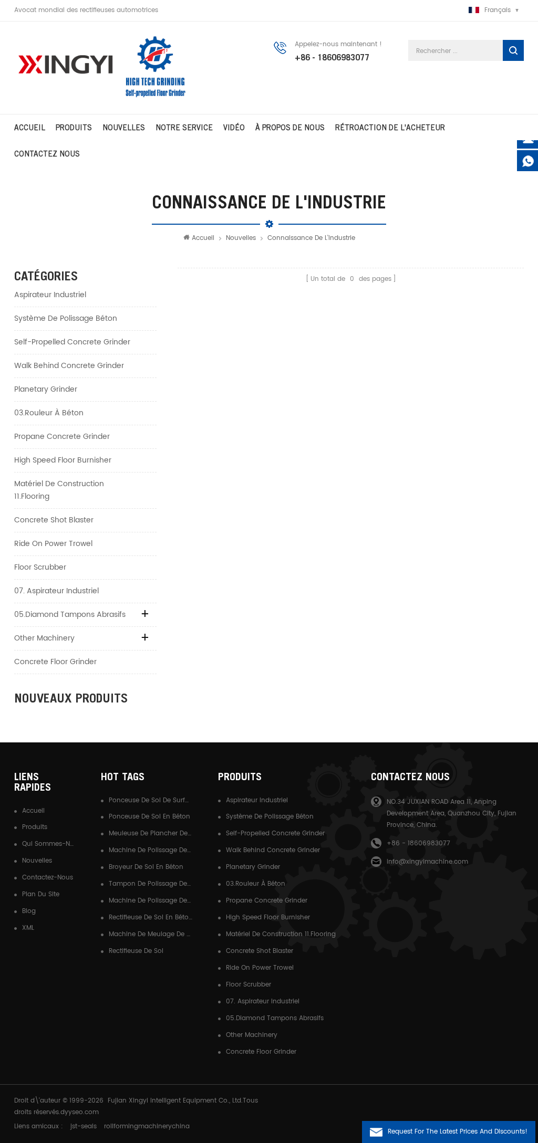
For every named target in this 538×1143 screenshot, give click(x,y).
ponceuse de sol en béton (149, 817)
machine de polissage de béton (151, 901)
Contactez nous (47, 154)
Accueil (29, 127)
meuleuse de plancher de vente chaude (151, 833)
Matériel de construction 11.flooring (59, 490)
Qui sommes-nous (48, 844)
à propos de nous (290, 127)
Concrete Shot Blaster (54, 520)
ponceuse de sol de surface (151, 800)
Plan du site (40, 894)
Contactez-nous (47, 878)
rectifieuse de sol (136, 951)
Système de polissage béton (65, 318)
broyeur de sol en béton (146, 867)
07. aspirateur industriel (56, 591)
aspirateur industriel (50, 295)
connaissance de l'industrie (311, 238)
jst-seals (83, 1126)
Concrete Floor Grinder (55, 662)
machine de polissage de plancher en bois (151, 850)
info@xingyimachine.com (427, 862)
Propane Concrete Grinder (62, 437)
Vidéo (234, 127)
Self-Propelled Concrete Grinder (72, 342)
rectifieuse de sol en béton (151, 917)
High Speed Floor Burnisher (62, 460)
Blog (29, 911)
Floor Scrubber (40, 567)
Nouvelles (123, 127)
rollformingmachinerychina (147, 1126)
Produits (74, 127)
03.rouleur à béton (49, 413)
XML (28, 928)
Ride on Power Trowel (53, 544)
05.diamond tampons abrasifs (70, 615)
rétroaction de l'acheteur (390, 127)
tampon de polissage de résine (151, 884)
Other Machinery (44, 638)
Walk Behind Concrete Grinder (69, 366)
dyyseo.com (79, 1112)
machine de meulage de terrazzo (151, 934)
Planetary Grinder (45, 389)
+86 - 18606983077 (332, 57)
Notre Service (184, 127)
